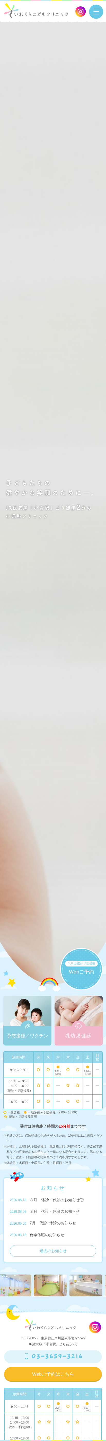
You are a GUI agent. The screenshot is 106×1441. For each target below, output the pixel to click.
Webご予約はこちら (53, 1374)
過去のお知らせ (53, 1251)
